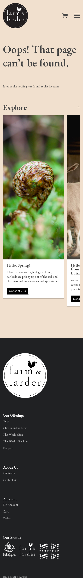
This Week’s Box (13, 435)
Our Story (9, 473)
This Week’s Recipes (15, 441)
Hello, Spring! (18, 265)
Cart (6, 511)
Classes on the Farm (15, 428)
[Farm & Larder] (15, 15)
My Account (10, 505)
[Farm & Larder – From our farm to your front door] (27, 550)
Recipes (8, 448)
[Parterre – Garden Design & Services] (49, 551)
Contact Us (10, 480)
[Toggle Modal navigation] (77, 16)
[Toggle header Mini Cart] (65, 16)
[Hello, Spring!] (33, 187)
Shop (6, 421)
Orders (7, 518)
